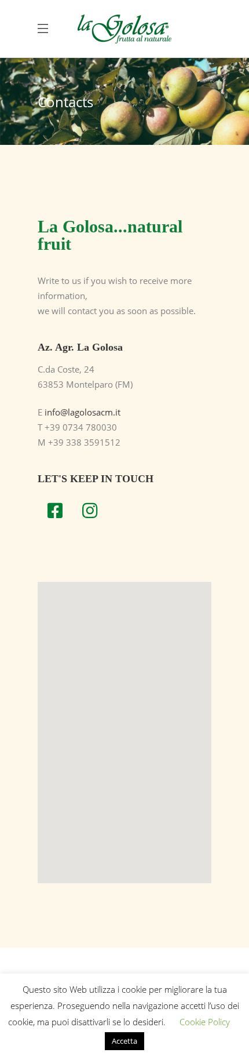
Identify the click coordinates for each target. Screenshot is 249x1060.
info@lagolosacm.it (82, 412)
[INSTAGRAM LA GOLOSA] (90, 510)
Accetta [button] (124, 1041)
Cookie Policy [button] (205, 1022)
